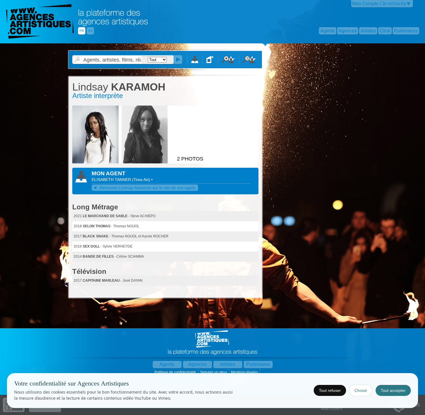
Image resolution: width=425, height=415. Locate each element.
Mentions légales (245, 372)
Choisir (360, 390)
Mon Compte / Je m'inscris (379, 3)
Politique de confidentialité (175, 372)
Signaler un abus (214, 372)
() (141, 179)
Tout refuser (330, 390)
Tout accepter (393, 390)
